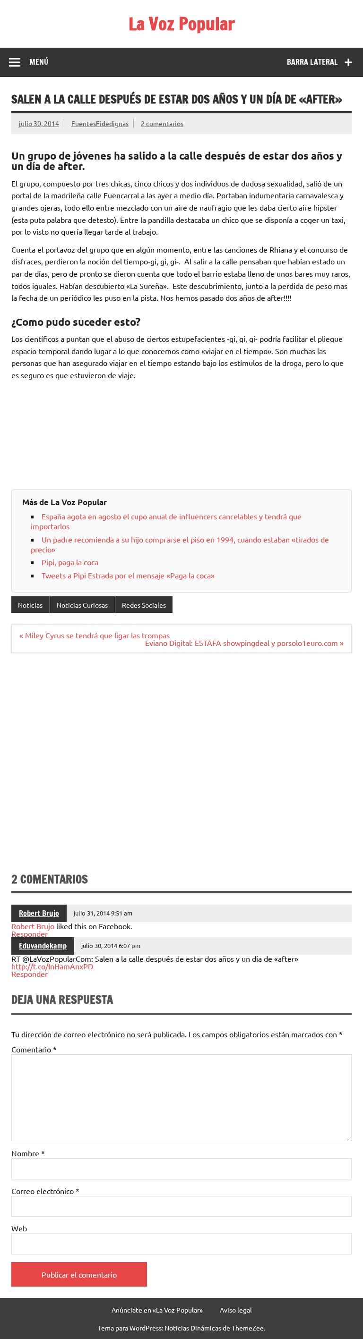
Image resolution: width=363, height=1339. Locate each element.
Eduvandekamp (43, 946)
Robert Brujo (39, 913)
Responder (29, 933)
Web (19, 1228)
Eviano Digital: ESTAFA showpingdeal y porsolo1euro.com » (244, 642)
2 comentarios (162, 123)
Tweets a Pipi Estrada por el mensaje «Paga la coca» (128, 575)
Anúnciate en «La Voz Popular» (157, 1309)
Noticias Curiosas (82, 605)
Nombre (28, 1153)
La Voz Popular (182, 23)
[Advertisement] (181, 766)
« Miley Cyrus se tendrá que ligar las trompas (94, 635)
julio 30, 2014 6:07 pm (110, 945)
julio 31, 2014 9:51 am (103, 913)
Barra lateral (312, 62)
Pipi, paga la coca (70, 562)
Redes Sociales (144, 605)
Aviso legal (236, 1309)
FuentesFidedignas (100, 123)
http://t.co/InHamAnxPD (52, 966)
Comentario (34, 1049)
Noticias (30, 605)
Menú (38, 62)
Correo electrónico (45, 1191)
